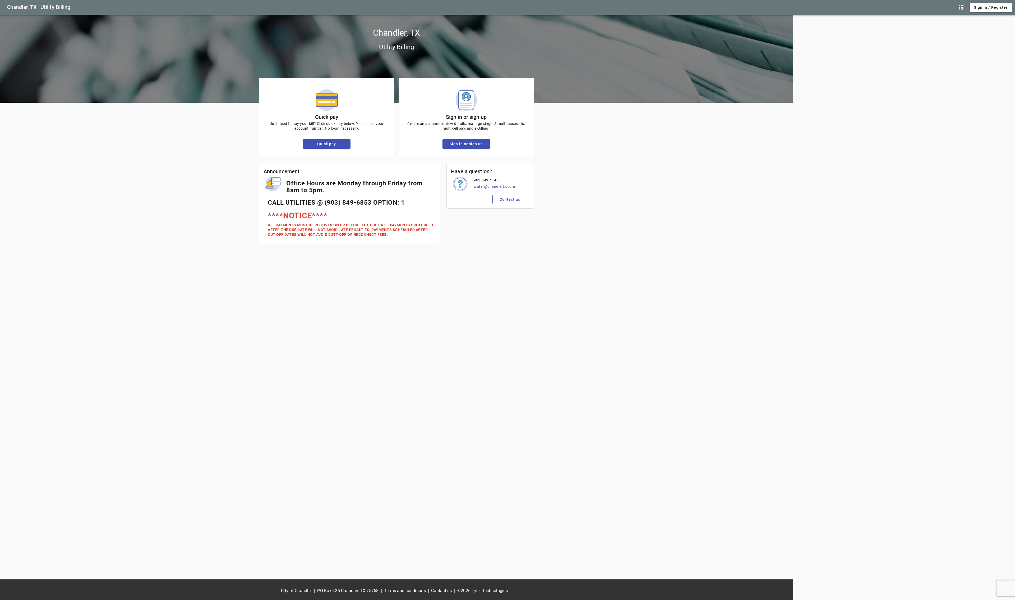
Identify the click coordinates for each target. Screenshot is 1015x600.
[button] (961, 7)
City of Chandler (296, 590)
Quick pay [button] (326, 144)
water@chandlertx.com (494, 186)
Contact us (441, 590)
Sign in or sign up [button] (466, 144)
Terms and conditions (405, 590)
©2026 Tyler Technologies (482, 590)
